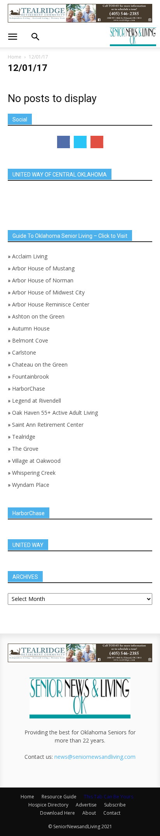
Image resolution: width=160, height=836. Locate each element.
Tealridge (24, 436)
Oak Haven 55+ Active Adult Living (54, 412)
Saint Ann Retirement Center (47, 424)
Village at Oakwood (36, 460)
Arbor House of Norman (42, 280)
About (89, 813)
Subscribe (115, 804)
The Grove (25, 448)
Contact (111, 813)
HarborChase (28, 388)
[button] (12, 36)
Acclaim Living (29, 256)
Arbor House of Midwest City (48, 292)
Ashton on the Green (38, 316)
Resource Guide (59, 796)
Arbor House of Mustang (43, 268)
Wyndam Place (30, 484)
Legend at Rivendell (36, 400)
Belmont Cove (30, 340)
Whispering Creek (34, 472)
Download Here (57, 813)
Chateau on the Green (40, 364)
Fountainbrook (30, 376)
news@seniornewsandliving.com (95, 756)
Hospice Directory (48, 804)
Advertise (86, 804)
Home (14, 57)
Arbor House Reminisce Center (50, 304)
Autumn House (31, 328)
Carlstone (24, 352)
